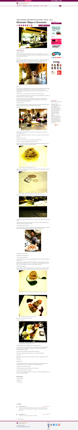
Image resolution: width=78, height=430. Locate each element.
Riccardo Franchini (20, 50)
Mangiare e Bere (25, 5)
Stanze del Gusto (36, 5)
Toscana (46, 19)
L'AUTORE (17, 0)
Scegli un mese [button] (56, 23)
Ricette (30, 5)
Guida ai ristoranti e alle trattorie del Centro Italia (29, 19)
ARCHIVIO (22, 0)
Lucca (50, 19)
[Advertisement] (39, 12)
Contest (45, 5)
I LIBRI (20, 0)
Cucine (41, 5)
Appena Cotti (19, 5)
